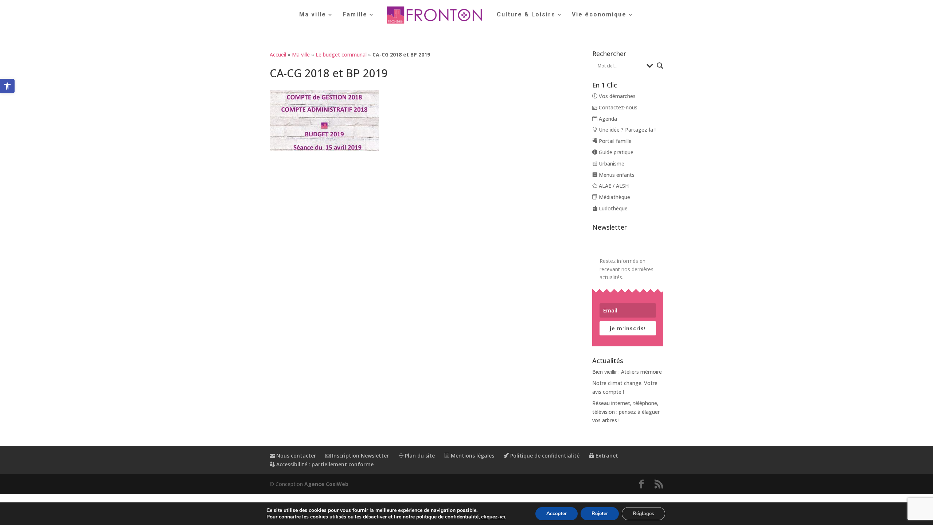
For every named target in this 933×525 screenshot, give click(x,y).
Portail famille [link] (614, 140)
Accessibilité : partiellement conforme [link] (324, 464)
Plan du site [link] (419, 455)
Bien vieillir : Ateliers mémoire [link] (627, 371)
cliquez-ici (493, 517)
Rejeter (600, 513)
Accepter (556, 513)
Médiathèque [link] (613, 197)
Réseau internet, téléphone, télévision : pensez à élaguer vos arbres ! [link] (626, 412)
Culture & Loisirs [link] (526, 15)
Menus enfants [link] (616, 174)
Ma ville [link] (312, 15)
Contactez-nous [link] (617, 107)
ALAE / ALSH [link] (613, 185)
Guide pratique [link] (615, 152)
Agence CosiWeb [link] (326, 484)
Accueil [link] (278, 54)
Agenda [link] (607, 118)
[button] (641, 484)
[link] (7, 86)
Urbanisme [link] (610, 163)
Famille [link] (355, 15)
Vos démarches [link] (616, 96)
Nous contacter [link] (295, 455)
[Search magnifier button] (660, 66)
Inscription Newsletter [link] (360, 455)
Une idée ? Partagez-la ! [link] (626, 129)
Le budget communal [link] (341, 54)
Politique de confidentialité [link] (544, 455)
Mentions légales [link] (471, 455)
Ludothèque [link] (612, 208)
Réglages (643, 513)
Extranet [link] (606, 455)
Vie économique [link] (599, 15)
